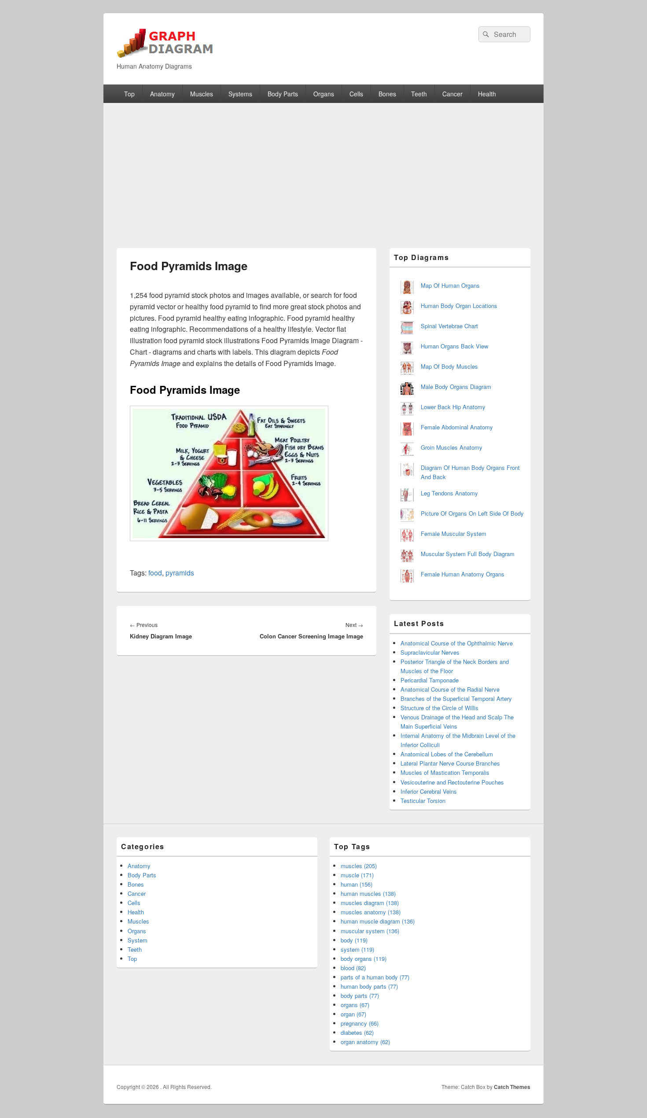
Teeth (419, 93)
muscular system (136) (370, 931)
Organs (323, 93)
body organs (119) (363, 958)
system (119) (357, 949)
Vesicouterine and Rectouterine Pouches (452, 782)
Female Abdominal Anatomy (457, 427)
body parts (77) (360, 995)
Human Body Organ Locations (459, 305)
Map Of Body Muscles (449, 366)
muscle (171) (357, 875)
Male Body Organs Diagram (456, 386)
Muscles (201, 93)
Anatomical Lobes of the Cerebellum (447, 754)
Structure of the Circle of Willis (439, 708)
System (137, 940)
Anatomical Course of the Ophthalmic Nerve (457, 643)
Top (129, 93)
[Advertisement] (323, 169)
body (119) (354, 940)
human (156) (356, 884)
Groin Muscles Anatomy (451, 447)
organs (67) (355, 1005)
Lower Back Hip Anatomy (453, 407)
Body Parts (283, 93)
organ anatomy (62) (365, 1041)
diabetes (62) (357, 1032)
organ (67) (353, 1014)
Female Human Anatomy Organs (462, 574)
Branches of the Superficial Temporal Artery (456, 698)
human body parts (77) (369, 986)
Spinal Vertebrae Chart (449, 326)
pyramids (179, 573)
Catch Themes (512, 1087)
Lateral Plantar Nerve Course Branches (450, 763)
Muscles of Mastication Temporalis (445, 772)
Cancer (452, 93)
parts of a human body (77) (375, 977)
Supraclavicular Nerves (430, 652)
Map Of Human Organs (450, 285)
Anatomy (162, 93)
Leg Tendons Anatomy (449, 493)
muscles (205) (359, 865)
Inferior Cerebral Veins (429, 791)
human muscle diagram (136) (378, 921)
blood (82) (353, 968)
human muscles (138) (368, 893)
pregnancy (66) (360, 1023)
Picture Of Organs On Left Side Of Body (472, 513)
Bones (387, 93)
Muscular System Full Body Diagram (468, 554)
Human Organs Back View (454, 346)
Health (487, 93)
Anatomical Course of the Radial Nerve (450, 689)
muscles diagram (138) (370, 902)
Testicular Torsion (423, 800)
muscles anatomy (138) (371, 912)
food (155, 573)
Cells (356, 93)
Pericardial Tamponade (430, 680)
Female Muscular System (453, 533)
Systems (240, 93)
